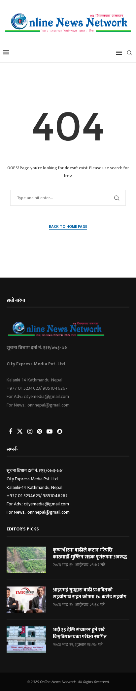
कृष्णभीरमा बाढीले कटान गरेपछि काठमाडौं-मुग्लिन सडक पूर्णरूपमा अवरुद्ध (90, 553)
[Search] (129, 52)
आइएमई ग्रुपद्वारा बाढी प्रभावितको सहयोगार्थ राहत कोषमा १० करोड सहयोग (89, 593)
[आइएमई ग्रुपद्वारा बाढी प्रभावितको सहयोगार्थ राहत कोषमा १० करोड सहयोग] (26, 599)
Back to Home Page (68, 227)
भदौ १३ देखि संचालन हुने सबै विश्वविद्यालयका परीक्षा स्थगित (80, 633)
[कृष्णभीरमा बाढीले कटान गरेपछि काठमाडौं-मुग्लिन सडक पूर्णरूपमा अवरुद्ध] (26, 560)
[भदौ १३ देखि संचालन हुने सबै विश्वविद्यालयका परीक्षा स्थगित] (26, 639)
